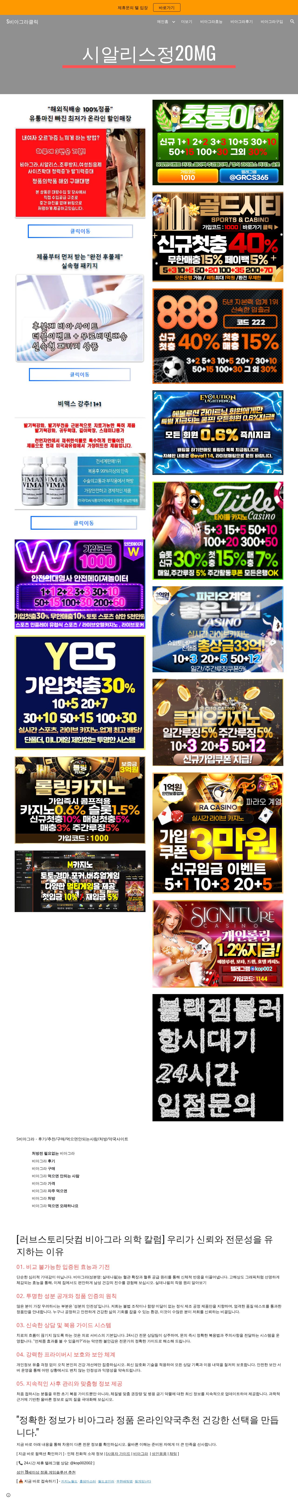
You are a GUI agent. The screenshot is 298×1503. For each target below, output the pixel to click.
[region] (149, 7)
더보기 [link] (186, 21)
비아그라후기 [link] (241, 21)
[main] (149, 54)
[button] (292, 21)
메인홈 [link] (162, 21)
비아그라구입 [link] (272, 21)
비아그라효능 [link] (211, 21)
